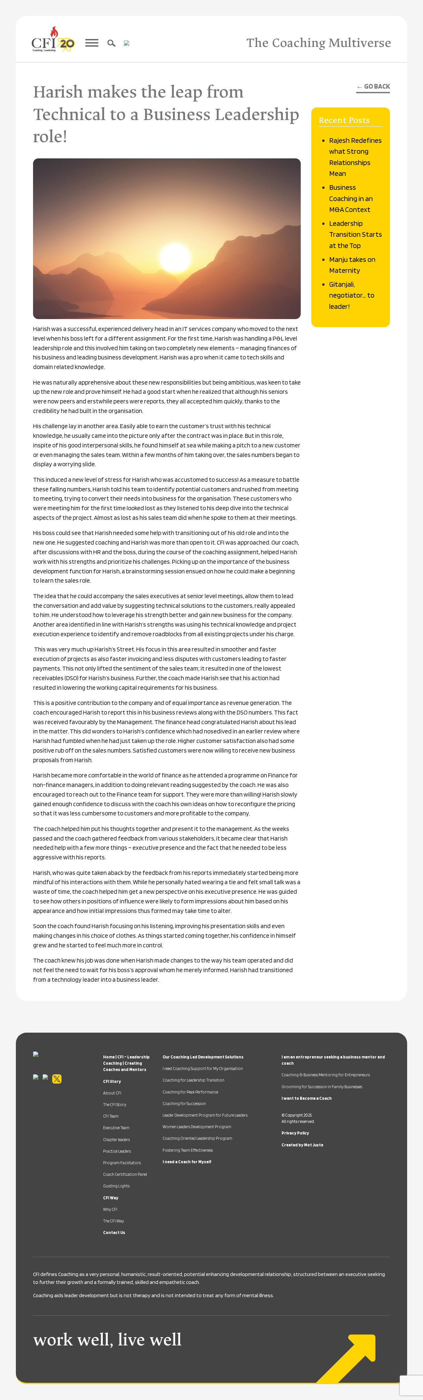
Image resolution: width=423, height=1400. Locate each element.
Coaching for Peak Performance (190, 1092)
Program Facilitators (122, 1162)
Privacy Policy (295, 1133)
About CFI (112, 1093)
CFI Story (112, 1081)
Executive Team (116, 1127)
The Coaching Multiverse (318, 43)
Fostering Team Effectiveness (188, 1150)
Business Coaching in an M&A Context (351, 198)
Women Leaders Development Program (197, 1126)
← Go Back (373, 86)
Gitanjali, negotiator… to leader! (351, 294)
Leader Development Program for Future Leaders (205, 1115)
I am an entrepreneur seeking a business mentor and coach (333, 1060)
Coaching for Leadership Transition (193, 1080)
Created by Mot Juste (302, 1144)
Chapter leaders (116, 1139)
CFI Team (111, 1116)
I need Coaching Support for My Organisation (203, 1068)
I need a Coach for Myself (187, 1161)
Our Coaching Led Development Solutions (203, 1056)
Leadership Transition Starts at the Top (355, 234)
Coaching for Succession (184, 1103)
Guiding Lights (116, 1185)
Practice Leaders (117, 1151)
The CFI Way (113, 1220)
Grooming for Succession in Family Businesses (322, 1086)
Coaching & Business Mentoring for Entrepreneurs (326, 1074)
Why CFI (110, 1209)
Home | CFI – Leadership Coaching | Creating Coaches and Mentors (126, 1063)
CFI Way (110, 1197)
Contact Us (114, 1232)
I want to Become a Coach (307, 1098)
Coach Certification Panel (125, 1174)
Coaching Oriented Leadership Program (197, 1138)
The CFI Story (114, 1104)
